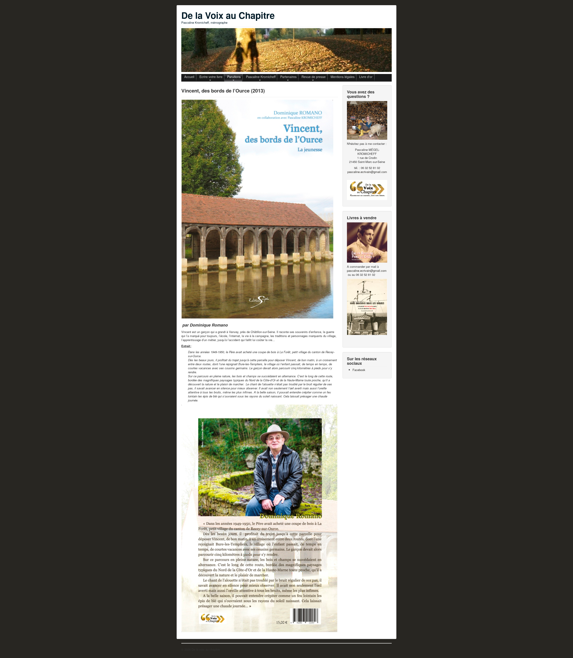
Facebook (359, 370)
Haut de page (383, 649)
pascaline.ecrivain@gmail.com (367, 172)
